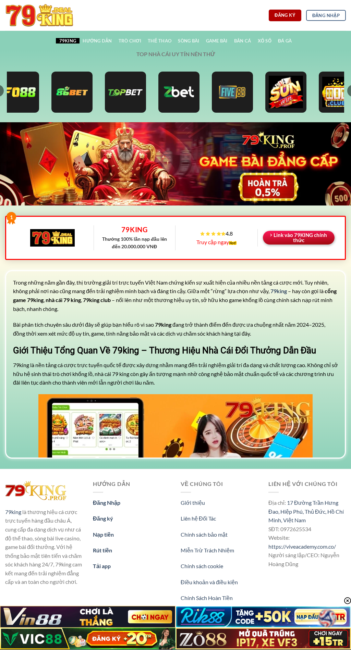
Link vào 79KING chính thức (300, 237)
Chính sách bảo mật (204, 534)
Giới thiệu (193, 502)
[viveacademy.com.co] (39, 15)
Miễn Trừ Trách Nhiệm (207, 550)
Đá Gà (285, 40)
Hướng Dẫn (97, 40)
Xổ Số (264, 40)
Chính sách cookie (202, 566)
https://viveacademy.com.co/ (302, 546)
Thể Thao (159, 40)
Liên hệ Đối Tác (198, 518)
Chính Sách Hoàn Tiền (207, 598)
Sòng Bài (188, 40)
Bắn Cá (242, 40)
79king (13, 512)
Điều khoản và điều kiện (209, 582)
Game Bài (217, 40)
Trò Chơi (130, 40)
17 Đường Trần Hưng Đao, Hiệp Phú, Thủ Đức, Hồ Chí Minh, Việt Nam (306, 511)
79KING (67, 40)
